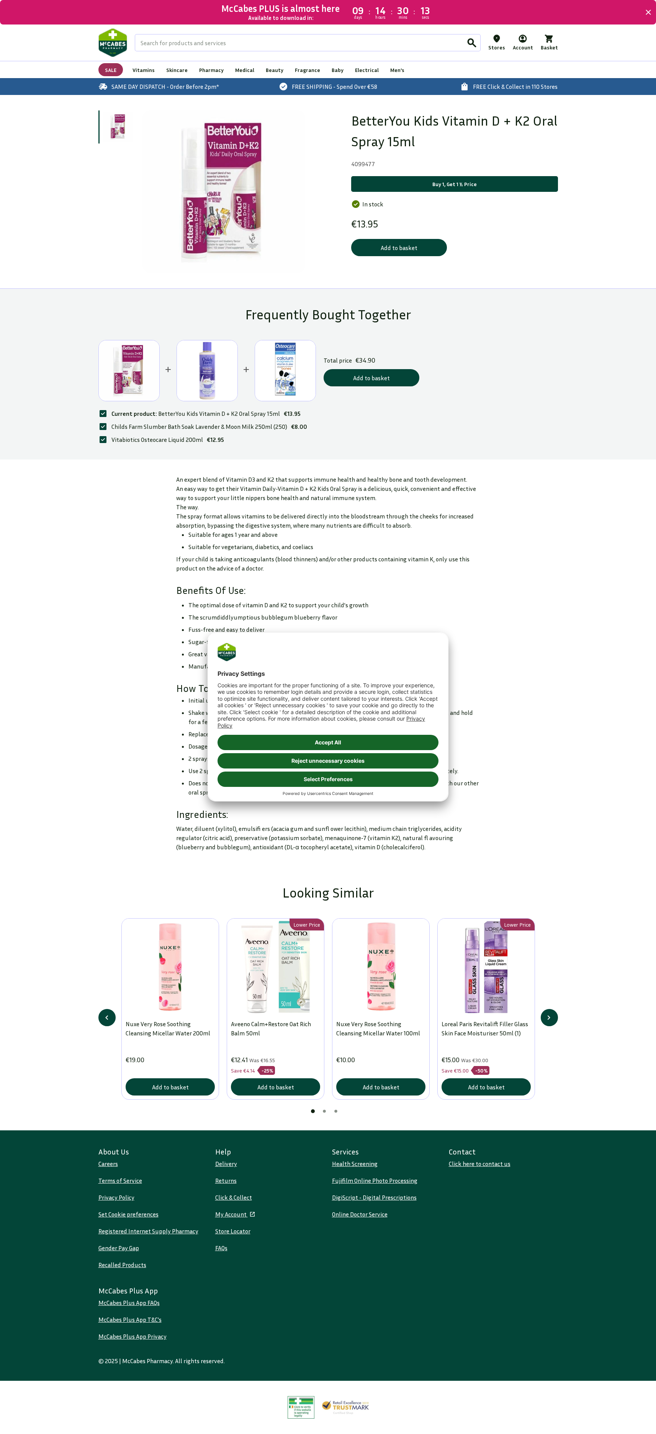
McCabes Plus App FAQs (129, 1302)
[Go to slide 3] (336, 1111)
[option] (223, 191)
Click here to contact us (479, 1163)
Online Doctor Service (360, 1214)
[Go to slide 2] (324, 1111)
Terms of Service (120, 1180)
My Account (231, 1214)
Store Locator (232, 1231)
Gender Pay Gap (118, 1248)
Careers (108, 1163)
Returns (226, 1180)
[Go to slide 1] (118, 127)
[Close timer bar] (648, 12)
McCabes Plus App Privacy (132, 1336)
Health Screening (355, 1163)
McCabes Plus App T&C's (130, 1319)
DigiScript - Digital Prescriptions (374, 1197)
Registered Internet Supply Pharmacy (148, 1231)
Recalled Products (122, 1265)
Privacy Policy (116, 1197)
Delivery (226, 1163)
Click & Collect (233, 1197)
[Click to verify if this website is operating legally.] (301, 1407)
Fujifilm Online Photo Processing (374, 1180)
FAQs (221, 1248)
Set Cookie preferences (128, 1214)
